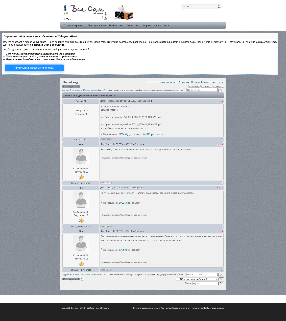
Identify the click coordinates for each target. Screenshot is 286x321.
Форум (65, 90)
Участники (184, 82)
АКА (81, 144)
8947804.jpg (124, 250)
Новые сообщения (168, 82)
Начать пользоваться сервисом (34, 67)
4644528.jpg (148, 134)
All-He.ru (95, 308)
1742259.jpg (124, 203)
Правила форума (200, 82)
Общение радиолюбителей (93, 90)
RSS (220, 82)
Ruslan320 (81, 101)
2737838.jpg (124, 134)
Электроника (75, 90)
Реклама (105, 308)
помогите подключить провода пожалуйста (125, 90)
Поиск (213, 82)
